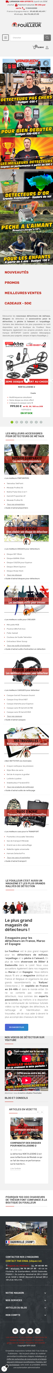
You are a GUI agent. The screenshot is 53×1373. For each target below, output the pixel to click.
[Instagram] (38, 1331)
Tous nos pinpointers (16, 504)
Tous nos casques (14, 716)
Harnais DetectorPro (16, 853)
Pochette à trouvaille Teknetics (20, 837)
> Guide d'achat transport (15, 861)
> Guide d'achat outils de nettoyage (19, 790)
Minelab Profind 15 (15, 500)
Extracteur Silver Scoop (17, 641)
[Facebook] (15, 1331)
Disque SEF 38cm (14, 554)
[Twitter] (23, 1331)
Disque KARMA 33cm (16, 558)
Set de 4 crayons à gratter (18, 774)
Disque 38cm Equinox (16, 567)
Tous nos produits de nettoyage (20, 787)
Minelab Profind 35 (15, 488)
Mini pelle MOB (13, 625)
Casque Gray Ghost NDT (17, 699)
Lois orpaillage (26, 1337)
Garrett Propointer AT (16, 496)
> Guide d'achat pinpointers (16, 508)
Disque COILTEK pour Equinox (19, 562)
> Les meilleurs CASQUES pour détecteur (22, 690)
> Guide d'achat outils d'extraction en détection (25, 649)
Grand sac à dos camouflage (19, 845)
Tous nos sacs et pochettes (18, 858)
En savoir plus (16, 1027)
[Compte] (47, 47)
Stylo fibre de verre (15, 770)
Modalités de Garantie (35, 1343)
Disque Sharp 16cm (15, 571)
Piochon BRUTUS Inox (16, 629)
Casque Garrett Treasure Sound (21, 695)
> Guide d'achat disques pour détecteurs (22, 578)
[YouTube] (30, 1331)
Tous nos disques (14, 575)
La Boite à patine (14, 779)
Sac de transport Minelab (18, 841)
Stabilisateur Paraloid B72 (18, 783)
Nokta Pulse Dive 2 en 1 (17, 492)
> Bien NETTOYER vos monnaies (18, 761)
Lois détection (12, 1337)
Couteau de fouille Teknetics (19, 637)
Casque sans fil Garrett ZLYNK (20, 708)
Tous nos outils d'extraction (18, 646)
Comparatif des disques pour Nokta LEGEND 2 (25, 1144)
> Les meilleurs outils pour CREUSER (19, 619)
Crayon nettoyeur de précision (20, 766)
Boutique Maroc (25, 1340)
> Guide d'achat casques (15, 720)
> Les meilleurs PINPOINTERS (16, 478)
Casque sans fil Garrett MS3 (19, 712)
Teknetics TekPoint (15, 483)
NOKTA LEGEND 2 (26, 387)
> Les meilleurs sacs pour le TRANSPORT (21, 831)
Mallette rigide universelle (18, 849)
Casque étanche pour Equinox (20, 704)
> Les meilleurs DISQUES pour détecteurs (22, 549)
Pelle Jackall (12, 633)
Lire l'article (15, 1168)
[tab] (17, 274)
